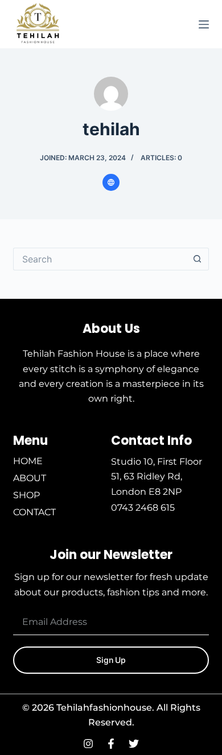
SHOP (26, 495)
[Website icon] (111, 182)
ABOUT (29, 478)
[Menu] (204, 24)
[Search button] (197, 259)
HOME (28, 461)
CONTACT (34, 512)
